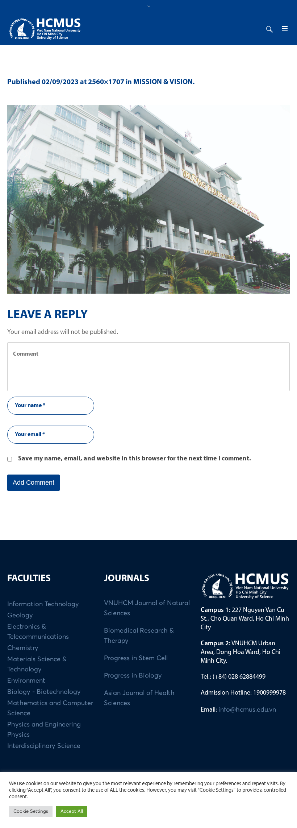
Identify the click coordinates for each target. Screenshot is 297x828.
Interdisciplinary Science (43, 746)
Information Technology (43, 604)
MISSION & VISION (163, 82)
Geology (20, 615)
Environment (26, 681)
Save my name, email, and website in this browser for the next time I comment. (134, 459)
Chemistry (22, 648)
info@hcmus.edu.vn (247, 710)
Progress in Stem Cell (136, 658)
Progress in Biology (133, 675)
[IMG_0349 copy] (148, 199)
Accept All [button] (71, 811)
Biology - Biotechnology (44, 692)
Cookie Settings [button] (30, 811)
